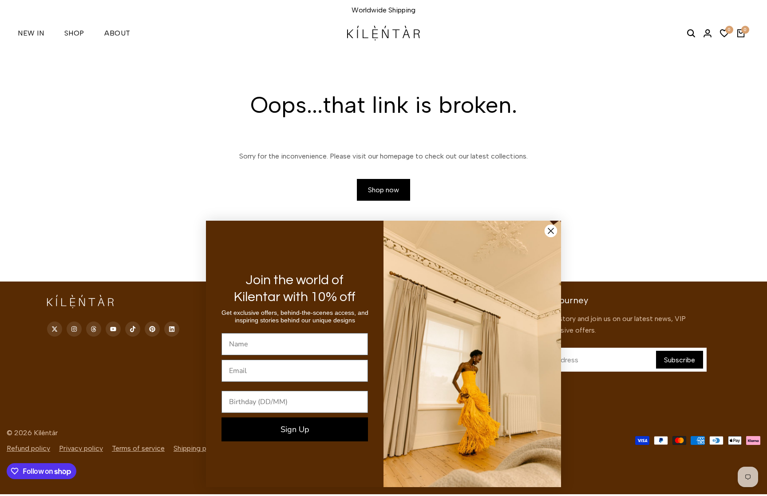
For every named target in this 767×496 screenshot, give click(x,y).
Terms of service (138, 448)
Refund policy (28, 448)
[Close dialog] (550, 231)
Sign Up (295, 429)
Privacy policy (81, 448)
